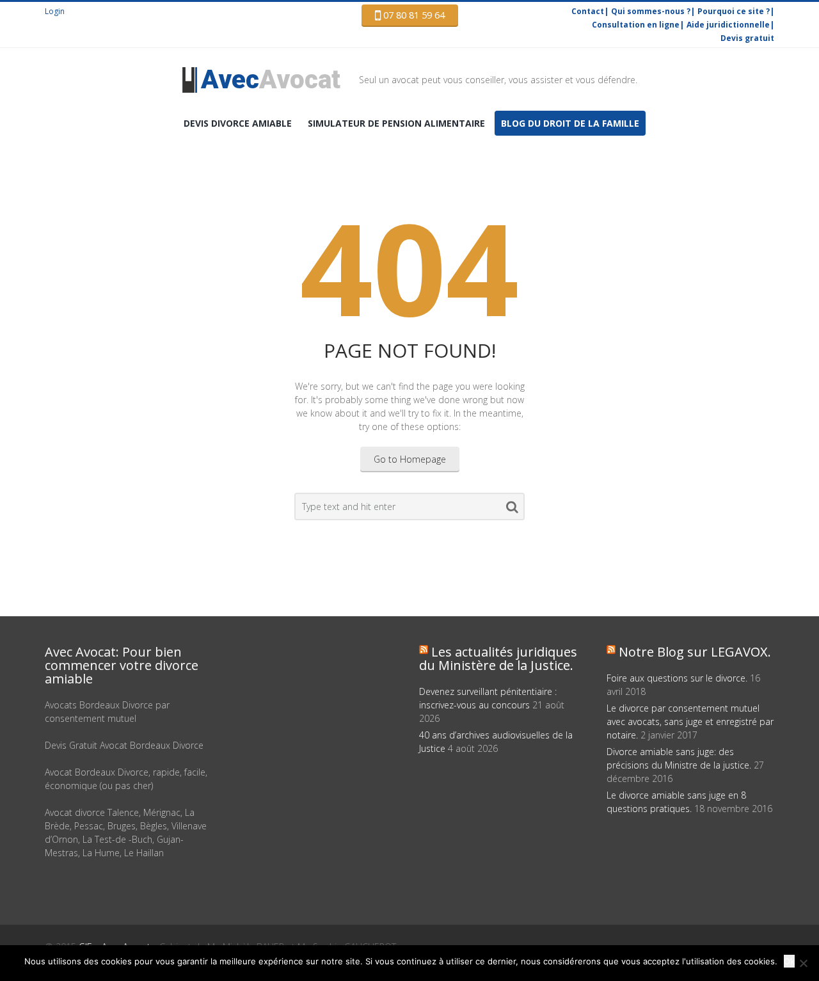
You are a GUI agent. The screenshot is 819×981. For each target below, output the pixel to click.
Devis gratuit (747, 38)
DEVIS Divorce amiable (238, 123)
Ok (789, 961)
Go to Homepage (410, 459)
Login (55, 11)
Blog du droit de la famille (570, 123)
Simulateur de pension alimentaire (396, 123)
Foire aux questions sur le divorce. (677, 678)
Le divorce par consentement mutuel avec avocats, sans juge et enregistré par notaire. (690, 721)
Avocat (270, 80)
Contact (587, 11)
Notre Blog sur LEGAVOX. (695, 651)
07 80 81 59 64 (413, 15)
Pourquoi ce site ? (733, 11)
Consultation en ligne (636, 24)
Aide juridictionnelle (728, 24)
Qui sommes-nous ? (650, 11)
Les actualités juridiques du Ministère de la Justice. (498, 658)
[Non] (803, 963)
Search (512, 509)
